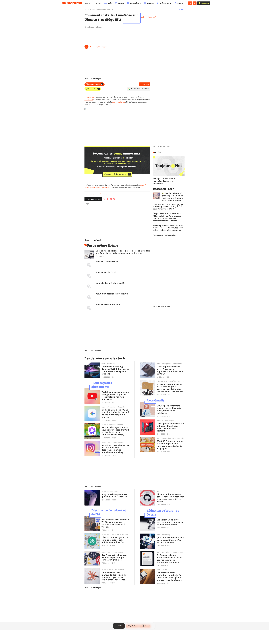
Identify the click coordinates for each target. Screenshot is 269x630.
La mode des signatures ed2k (110, 283)
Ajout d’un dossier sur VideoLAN (112, 294)
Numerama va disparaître (164, 235)
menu (87, 3)
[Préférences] (194, 3)
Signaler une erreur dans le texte (96, 194)
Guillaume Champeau (98, 47)
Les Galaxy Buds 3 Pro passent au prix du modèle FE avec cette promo (170, 522)
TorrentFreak (89, 97)
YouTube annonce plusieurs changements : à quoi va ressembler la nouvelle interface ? (115, 396)
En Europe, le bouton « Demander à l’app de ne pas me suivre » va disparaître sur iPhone (169, 559)
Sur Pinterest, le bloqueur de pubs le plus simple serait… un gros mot (114, 557)
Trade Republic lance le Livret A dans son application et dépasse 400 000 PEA (170, 370)
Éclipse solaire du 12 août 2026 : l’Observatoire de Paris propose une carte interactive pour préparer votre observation (167, 217)
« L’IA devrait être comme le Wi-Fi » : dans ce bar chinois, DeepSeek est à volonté (115, 523)
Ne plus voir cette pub (92, 79)
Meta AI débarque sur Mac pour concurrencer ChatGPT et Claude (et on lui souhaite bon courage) (115, 431)
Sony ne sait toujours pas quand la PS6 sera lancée (114, 495)
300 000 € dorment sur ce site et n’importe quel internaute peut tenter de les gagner (170, 445)
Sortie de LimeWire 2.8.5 (108, 304)
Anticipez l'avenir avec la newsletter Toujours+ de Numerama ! (164, 180)
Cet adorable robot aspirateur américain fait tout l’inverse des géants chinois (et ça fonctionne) (170, 576)
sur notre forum (118, 102)
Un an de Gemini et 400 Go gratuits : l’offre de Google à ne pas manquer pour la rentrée (115, 413)
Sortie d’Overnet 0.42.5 (107, 261)
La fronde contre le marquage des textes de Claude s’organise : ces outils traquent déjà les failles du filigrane (114, 576)
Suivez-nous (145, 84)
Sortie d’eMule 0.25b (106, 272)
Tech (183, 9)
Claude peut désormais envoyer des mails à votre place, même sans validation (169, 409)
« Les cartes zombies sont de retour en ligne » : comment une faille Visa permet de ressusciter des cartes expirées (170, 388)
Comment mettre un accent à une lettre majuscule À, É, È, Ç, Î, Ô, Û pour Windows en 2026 (168, 206)
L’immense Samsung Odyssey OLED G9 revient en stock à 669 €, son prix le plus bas (115, 370)
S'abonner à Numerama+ (115, 174)
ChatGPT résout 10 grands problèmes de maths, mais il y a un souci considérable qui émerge (172, 197)
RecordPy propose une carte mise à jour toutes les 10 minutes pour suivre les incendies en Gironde (168, 227)
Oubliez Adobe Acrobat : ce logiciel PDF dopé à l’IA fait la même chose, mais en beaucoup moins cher (123, 252)
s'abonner (205, 3)
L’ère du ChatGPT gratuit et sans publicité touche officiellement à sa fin (115, 540)
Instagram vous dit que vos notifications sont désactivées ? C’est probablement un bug (115, 448)
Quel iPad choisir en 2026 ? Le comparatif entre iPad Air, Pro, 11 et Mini (170, 540)
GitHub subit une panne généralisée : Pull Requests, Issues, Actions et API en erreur (170, 498)
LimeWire (88, 99)
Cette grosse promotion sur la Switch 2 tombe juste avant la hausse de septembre (170, 427)
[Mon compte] (190, 3)
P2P (87, 204)
